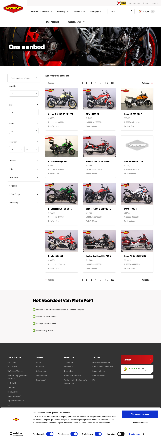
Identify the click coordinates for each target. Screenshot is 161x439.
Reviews (10, 405)
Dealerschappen (41, 371)
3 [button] (91, 83)
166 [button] (112, 83)
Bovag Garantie (41, 380)
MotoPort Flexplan (76, 309)
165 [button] (106, 83)
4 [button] (95, 83)
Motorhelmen (68, 366)
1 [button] (82, 83)
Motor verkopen (41, 375)
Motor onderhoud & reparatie (102, 366)
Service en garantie (15, 396)
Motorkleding (68, 362)
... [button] (100, 83)
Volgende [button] (146, 83)
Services (78, 11)
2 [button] (86, 83)
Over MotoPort (52, 21)
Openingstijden (134, 3)
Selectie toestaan (140, 422)
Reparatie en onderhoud (72, 375)
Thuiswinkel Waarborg (15, 371)
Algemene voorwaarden (16, 400)
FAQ (93, 380)
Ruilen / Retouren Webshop (101, 362)
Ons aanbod (40, 366)
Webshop (61, 11)
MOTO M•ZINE (12, 383)
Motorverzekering (98, 371)
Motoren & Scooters (39, 11)
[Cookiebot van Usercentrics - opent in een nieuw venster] (16, 434)
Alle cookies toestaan (140, 414)
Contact (146, 3)
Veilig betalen (12, 366)
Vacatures (11, 387)
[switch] (74, 434)
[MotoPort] (11, 8)
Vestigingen (95, 11)
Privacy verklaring (14, 391)
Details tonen (135, 434)
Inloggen (155, 3)
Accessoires (68, 371)
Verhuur (38, 362)
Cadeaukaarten (75, 21)
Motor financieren (98, 375)
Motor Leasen (51, 316)
